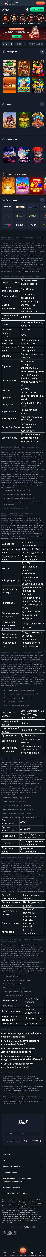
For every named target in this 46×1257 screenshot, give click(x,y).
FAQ (4, 1160)
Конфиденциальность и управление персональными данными (17, 1180)
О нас (5, 1148)
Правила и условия (10, 1172)
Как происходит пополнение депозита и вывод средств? (18, 1050)
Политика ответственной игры (15, 1193)
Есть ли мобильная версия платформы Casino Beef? (17, 1065)
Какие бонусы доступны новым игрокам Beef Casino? (20, 1043)
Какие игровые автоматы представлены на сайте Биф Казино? (21, 1058)
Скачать (40, 3)
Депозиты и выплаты (11, 1166)
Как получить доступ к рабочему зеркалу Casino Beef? (21, 1035)
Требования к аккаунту (12, 1187)
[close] (2, 3)
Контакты (6, 1154)
